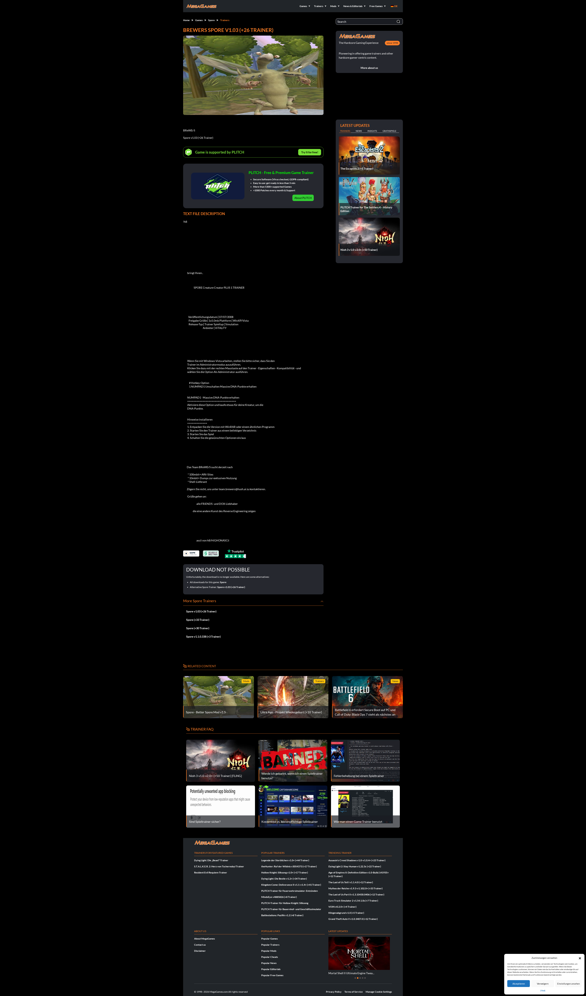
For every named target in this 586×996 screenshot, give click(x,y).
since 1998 (392, 42)
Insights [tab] (372, 131)
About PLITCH (303, 198)
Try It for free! (309, 152)
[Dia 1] (355, 978)
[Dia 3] (360, 978)
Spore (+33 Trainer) (197, 619)
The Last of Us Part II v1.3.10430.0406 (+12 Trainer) (356, 894)
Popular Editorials (270, 969)
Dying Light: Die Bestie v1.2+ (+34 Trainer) (284, 878)
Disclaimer (200, 950)
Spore (211, 20)
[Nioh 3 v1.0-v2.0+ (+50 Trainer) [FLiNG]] (220, 760)
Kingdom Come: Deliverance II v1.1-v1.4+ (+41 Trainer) (291, 884)
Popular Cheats (269, 956)
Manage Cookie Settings (379, 991)
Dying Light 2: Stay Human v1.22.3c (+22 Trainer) (354, 866)
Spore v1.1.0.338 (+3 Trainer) (203, 636)
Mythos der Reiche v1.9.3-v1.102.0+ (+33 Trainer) (355, 888)
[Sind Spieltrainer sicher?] (220, 806)
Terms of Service (353, 991)
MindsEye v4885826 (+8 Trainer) (279, 896)
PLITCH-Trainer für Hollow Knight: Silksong (284, 903)
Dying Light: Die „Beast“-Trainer (211, 860)
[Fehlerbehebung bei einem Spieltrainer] (365, 760)
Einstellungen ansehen (568, 983)
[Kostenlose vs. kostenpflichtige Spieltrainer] (293, 806)
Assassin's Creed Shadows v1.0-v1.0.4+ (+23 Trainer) (356, 860)
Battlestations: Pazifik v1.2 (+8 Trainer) (282, 915)
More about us (369, 67)
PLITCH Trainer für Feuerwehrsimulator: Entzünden (289, 890)
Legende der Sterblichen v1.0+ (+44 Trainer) (285, 860)
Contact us (200, 944)
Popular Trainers (270, 944)
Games (199, 20)
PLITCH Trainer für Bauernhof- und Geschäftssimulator (291, 909)
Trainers (224, 20)
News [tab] (359, 131)
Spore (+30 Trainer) (197, 628)
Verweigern (542, 983)
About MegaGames (204, 938)
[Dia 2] (357, 978)
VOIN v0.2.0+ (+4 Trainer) (342, 906)
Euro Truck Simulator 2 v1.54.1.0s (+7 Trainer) (353, 900)
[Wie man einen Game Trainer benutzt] (365, 806)
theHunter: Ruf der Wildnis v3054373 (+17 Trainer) (289, 866)
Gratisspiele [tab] (389, 131)
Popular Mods (268, 950)
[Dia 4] (362, 978)
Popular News (269, 963)
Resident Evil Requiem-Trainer (210, 872)
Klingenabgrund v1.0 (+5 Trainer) (346, 912)
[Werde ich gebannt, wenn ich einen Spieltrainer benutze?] (293, 760)
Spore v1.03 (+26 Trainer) (231, 587)
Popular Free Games (272, 975)
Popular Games (269, 938)
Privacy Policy (334, 991)
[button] (579, 957)
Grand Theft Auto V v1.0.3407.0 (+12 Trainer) (353, 918)
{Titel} (542, 990)
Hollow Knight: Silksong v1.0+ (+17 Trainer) (284, 872)
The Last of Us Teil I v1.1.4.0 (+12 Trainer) (350, 882)
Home (186, 20)
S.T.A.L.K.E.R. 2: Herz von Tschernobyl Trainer (219, 866)
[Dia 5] (365, 978)
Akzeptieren (518, 983)
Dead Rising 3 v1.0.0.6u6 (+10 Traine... (351, 973)
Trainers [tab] (345, 131)
